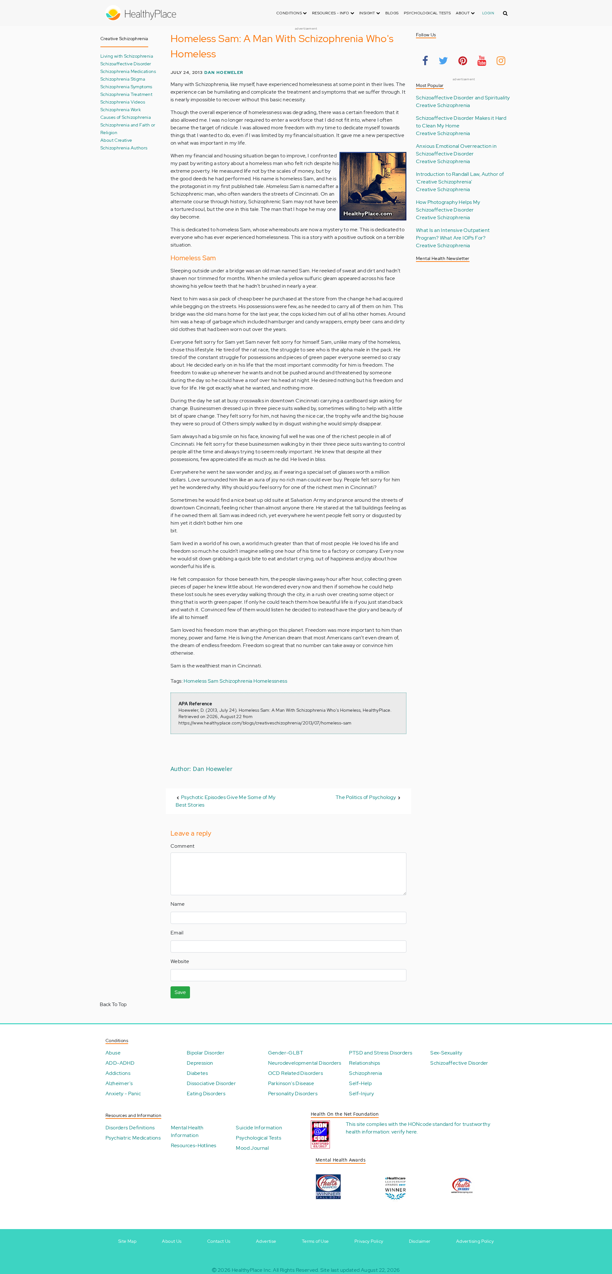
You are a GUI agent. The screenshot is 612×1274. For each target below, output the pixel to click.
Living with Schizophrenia (126, 56)
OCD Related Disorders (295, 1073)
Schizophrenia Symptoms (126, 86)
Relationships (364, 1063)
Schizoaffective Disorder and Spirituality (463, 97)
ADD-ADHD (120, 1063)
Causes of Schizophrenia (125, 117)
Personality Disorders (292, 1093)
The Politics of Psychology (366, 797)
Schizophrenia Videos (122, 102)
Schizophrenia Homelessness (253, 681)
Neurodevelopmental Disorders (304, 1063)
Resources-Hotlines (193, 1145)
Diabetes (197, 1073)
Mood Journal (252, 1148)
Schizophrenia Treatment (126, 94)
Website (180, 961)
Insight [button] (367, 13)
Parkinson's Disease (291, 1083)
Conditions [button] (289, 13)
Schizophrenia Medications (128, 71)
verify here (404, 1131)
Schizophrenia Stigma (122, 79)
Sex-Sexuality (446, 1052)
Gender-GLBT (285, 1052)
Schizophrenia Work (120, 109)
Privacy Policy (368, 1241)
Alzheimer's (119, 1083)
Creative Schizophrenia (443, 105)
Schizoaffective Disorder (125, 64)
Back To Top (113, 1004)
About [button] (463, 13)
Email (177, 932)
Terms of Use (315, 1241)
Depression (200, 1063)
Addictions (118, 1073)
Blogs (392, 13)
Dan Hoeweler (223, 72)
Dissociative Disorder (211, 1083)
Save (180, 992)
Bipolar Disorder (205, 1052)
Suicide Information (259, 1127)
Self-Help (360, 1083)
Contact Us (218, 1241)
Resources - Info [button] (331, 13)
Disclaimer (420, 1241)
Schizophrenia (365, 1073)
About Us (171, 1241)
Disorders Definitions (130, 1127)
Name (178, 904)
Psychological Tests (427, 13)
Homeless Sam (201, 681)
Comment (183, 846)
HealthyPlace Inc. (252, 1270)
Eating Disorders (206, 1093)
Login (488, 13)
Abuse (113, 1052)
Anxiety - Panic (123, 1093)
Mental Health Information (187, 1131)
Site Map (127, 1241)
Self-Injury (361, 1093)
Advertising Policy (475, 1241)
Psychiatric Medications (133, 1137)
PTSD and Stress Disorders (380, 1052)
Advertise (266, 1241)
